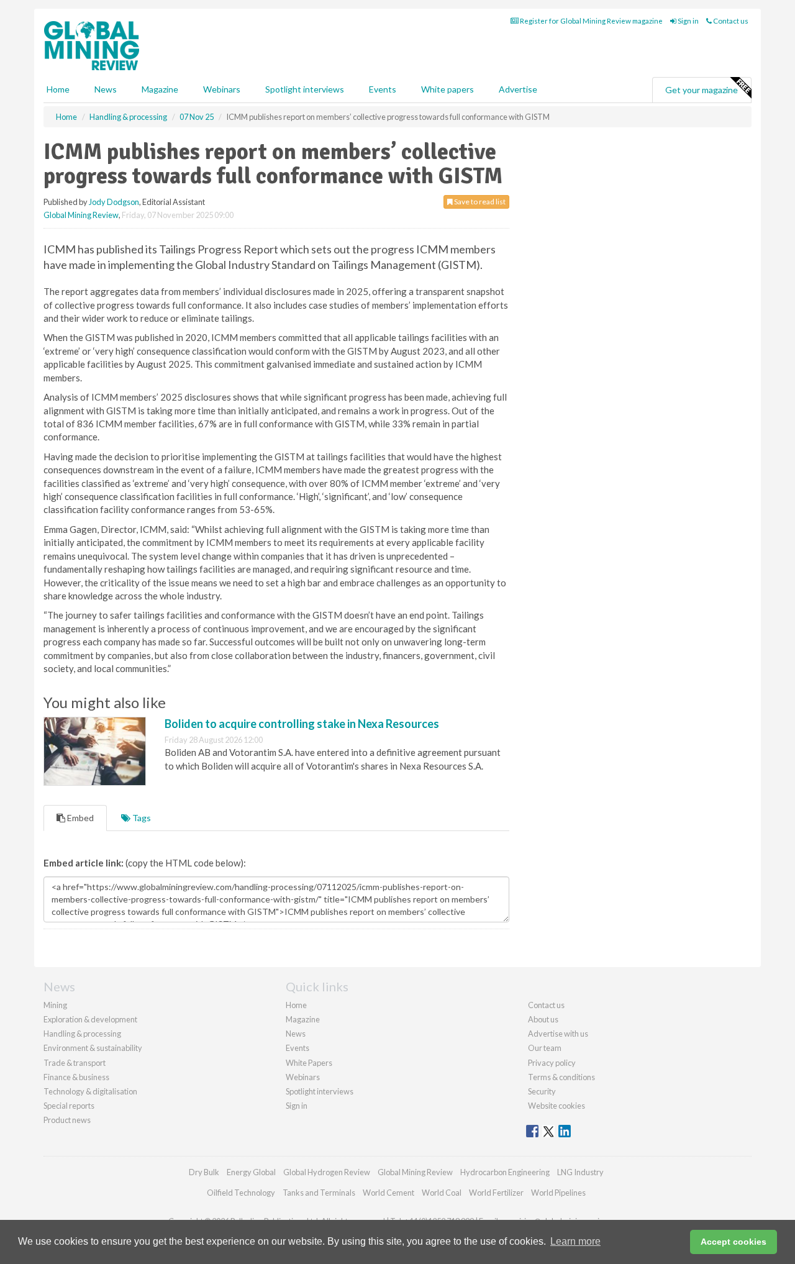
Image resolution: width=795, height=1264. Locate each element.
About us (543, 1019)
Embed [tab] (79, 817)
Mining (55, 1005)
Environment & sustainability (92, 1048)
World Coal (441, 1193)
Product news (67, 1120)
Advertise (518, 89)
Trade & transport (74, 1063)
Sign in (687, 21)
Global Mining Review (81, 215)
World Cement (388, 1193)
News (296, 1034)
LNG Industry (580, 1172)
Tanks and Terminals (319, 1193)
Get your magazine (701, 89)
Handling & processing (82, 1034)
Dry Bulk (204, 1172)
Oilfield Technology (241, 1193)
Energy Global (251, 1172)
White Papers (309, 1063)
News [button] (105, 89)
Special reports (68, 1106)
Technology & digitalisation (90, 1091)
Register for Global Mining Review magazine (591, 21)
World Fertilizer (496, 1193)
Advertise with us (558, 1034)
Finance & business (76, 1077)
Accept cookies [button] (733, 1242)
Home (58, 89)
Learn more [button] (575, 1241)
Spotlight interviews (304, 89)
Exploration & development (90, 1019)
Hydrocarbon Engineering (505, 1172)
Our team (544, 1048)
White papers (447, 89)
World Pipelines (558, 1193)
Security (542, 1091)
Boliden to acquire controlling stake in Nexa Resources (302, 723)
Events (382, 89)
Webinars (221, 89)
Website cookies (556, 1106)
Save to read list (479, 201)
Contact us (730, 21)
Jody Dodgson (114, 202)
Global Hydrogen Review (326, 1172)
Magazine (160, 89)
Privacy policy (552, 1063)
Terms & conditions (561, 1077)
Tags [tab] (140, 817)
